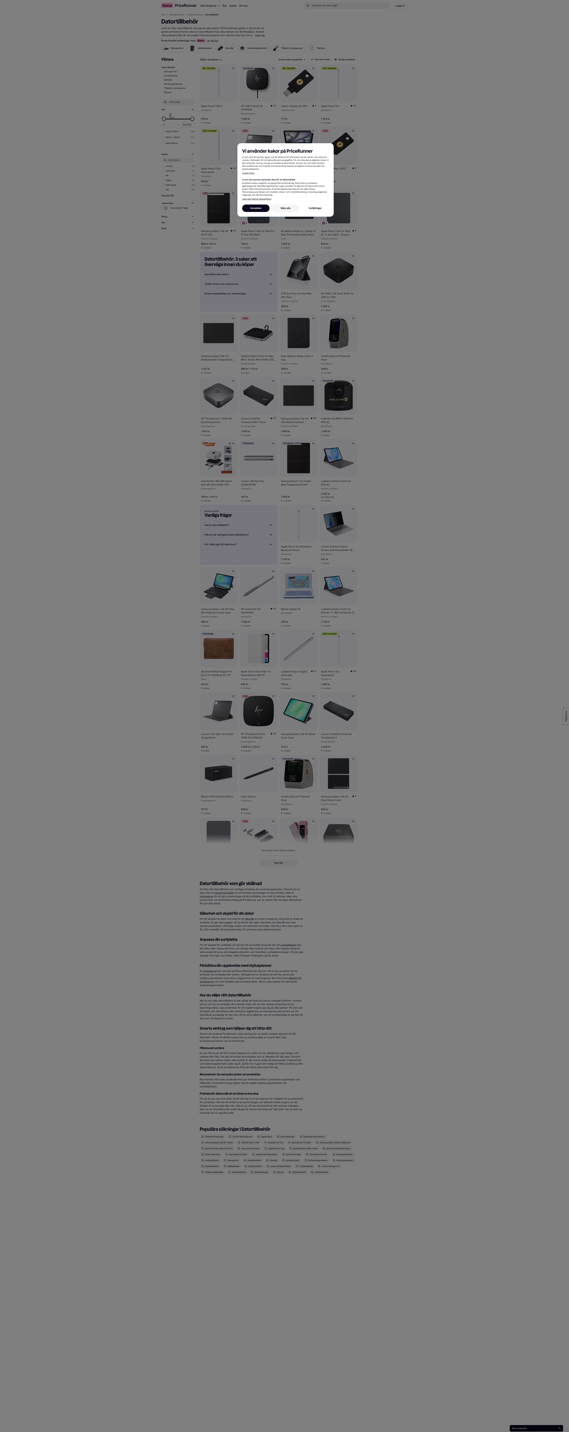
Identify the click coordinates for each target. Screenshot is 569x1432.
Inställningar (315, 208)
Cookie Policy (248, 173)
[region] (285, 180)
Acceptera (255, 208)
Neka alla (285, 208)
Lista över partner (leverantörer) (256, 199)
